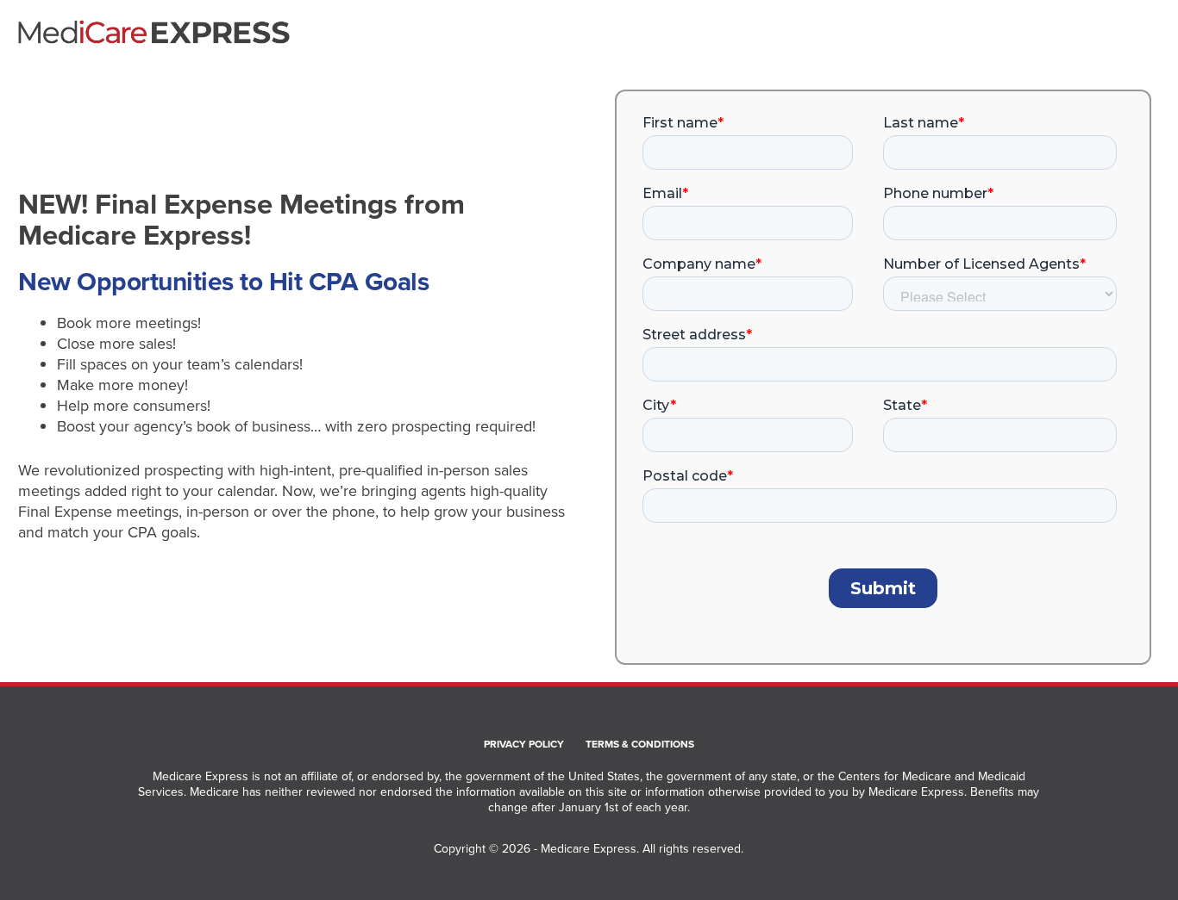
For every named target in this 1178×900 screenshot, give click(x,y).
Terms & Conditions (640, 745)
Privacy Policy (524, 745)
